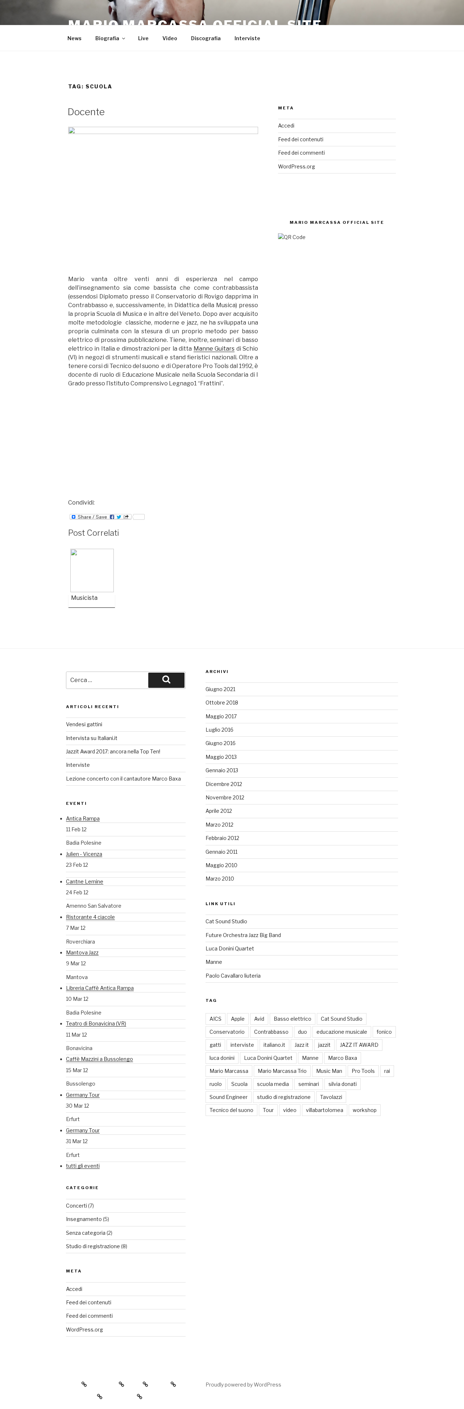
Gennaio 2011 (221, 852)
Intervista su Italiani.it (91, 738)
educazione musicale (341, 1032)
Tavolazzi (331, 1097)
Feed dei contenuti (300, 139)
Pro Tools (363, 1071)
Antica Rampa (83, 818)
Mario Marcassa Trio (282, 1071)
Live (143, 38)
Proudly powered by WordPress (243, 1384)
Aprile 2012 (219, 811)
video (290, 1110)
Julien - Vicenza (84, 854)
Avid (259, 1019)
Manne (214, 962)
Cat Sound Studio (226, 921)
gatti (215, 1045)
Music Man (329, 1071)
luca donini (222, 1058)
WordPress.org (296, 166)
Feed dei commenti (301, 153)
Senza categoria (85, 1233)
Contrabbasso (271, 1032)
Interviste (247, 38)
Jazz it (302, 1045)
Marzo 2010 (220, 878)
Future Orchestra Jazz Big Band (243, 935)
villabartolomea (324, 1110)
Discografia (206, 38)
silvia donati (342, 1084)
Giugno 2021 (220, 689)
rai (387, 1071)
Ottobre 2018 (222, 702)
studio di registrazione (284, 1097)
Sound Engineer (229, 1097)
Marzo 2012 (219, 824)
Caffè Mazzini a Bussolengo (99, 1059)
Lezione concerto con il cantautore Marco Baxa (123, 778)
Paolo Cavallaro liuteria (233, 976)
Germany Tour (83, 1095)
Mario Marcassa (229, 1071)
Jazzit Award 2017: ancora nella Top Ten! (113, 751)
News (74, 38)
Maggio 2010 (221, 865)
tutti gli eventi (83, 1166)
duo (302, 1032)
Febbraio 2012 (222, 838)
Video (169, 38)
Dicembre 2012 (224, 784)
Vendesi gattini (84, 724)
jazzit (324, 1045)
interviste (242, 1045)
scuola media (273, 1084)
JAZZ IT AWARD (359, 1045)
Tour (268, 1110)
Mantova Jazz (82, 952)
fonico (384, 1032)
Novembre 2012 (225, 797)
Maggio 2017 (221, 716)
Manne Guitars (214, 348)
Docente (86, 111)
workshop (365, 1110)
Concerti (76, 1206)
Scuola (239, 1084)
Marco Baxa (342, 1058)
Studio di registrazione (93, 1246)
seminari (308, 1084)
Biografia (107, 38)
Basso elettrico (292, 1019)
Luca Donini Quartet (230, 948)
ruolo (216, 1084)
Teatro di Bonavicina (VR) (96, 1023)
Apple (238, 1019)
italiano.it (274, 1045)
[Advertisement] (122, 442)
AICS (215, 1019)
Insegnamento (84, 1219)
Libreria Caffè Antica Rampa (100, 988)
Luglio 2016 (219, 730)
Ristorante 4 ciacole (90, 917)
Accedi (286, 125)
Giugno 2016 (221, 743)
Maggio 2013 (221, 757)
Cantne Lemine (84, 881)
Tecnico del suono (231, 1110)
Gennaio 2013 (222, 770)
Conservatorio (227, 1032)
